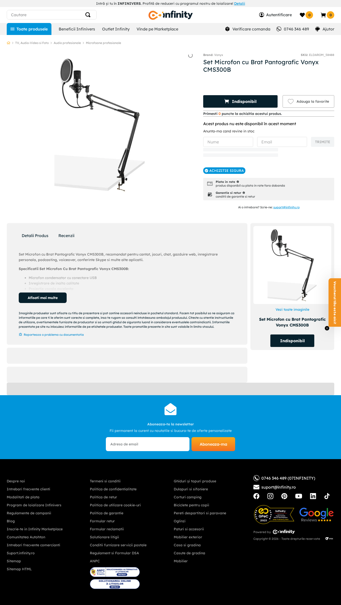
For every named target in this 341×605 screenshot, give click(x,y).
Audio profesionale (67, 43)
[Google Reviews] (316, 515)
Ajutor (328, 28)
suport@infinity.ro (286, 207)
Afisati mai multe (43, 298)
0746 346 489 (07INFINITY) (288, 478)
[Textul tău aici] (256, 496)
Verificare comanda (251, 28)
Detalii (239, 3)
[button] (240, 101)
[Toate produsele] (29, 29)
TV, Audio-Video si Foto (32, 43)
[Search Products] (88, 14)
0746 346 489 (296, 28)
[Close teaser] (327, 328)
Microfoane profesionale (103, 43)
